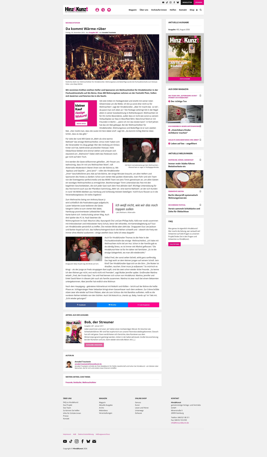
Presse (65, 416)
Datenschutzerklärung (86, 434)
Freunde (69, 382)
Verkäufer (77, 382)
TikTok (167, 2)
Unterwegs (139, 410)
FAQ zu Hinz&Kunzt (70, 402)
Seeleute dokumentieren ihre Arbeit (183, 140)
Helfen (173, 10)
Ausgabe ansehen (94, 345)
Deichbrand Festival (177, 205)
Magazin (133, 10)
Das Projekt (67, 405)
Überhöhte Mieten (176, 191)
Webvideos (103, 410)
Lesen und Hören (142, 408)
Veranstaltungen (105, 413)
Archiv (101, 408)
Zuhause (138, 413)
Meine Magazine (103, 9)
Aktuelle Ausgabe (106, 405)
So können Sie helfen (71, 410)
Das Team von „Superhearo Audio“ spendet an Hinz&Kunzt (182, 97)
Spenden (198, 2)
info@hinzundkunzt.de (180, 423)
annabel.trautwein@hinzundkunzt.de (88, 364)
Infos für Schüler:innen (72, 413)
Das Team (67, 408)
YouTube (163, 2)
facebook (174, 2)
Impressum (67, 434)
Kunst (137, 405)
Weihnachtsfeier (89, 382)
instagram (170, 2)
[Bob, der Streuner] (75, 332)
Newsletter (187, 2)
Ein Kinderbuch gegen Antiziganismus (184, 126)
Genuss (138, 402)
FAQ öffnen (174, 244)
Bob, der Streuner (99, 322)
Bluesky (178, 2)
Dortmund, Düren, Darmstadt (180, 160)
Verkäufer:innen (159, 10)
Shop (192, 10)
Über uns (144, 10)
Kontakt (183, 10)
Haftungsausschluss (103, 434)
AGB (74, 434)
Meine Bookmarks (109, 9)
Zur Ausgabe (185, 79)
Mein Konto (97, 9)
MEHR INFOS (81, 124)
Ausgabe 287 (93, 32)
